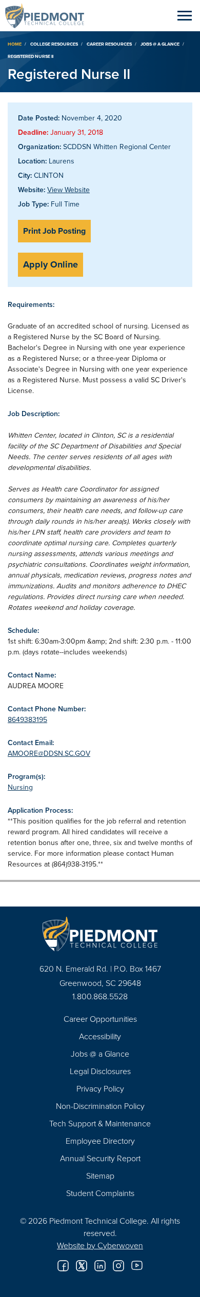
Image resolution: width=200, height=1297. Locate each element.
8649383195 (27, 719)
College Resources (54, 43)
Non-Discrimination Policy (100, 1105)
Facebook (63, 1265)
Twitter (81, 1265)
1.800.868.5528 (100, 996)
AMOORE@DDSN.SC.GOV (49, 753)
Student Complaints (100, 1193)
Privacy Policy (100, 1088)
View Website (68, 189)
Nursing (20, 787)
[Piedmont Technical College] (100, 934)
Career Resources (109, 43)
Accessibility (100, 1036)
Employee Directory (100, 1140)
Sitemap (100, 1175)
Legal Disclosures (100, 1071)
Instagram (118, 1265)
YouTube (137, 1265)
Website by (100, 1245)
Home (15, 43)
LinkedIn (100, 1265)
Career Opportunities (100, 1018)
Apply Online (50, 264)
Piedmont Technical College (48, 15)
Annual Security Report (100, 1158)
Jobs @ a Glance (160, 43)
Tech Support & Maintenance (100, 1123)
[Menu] (184, 15)
